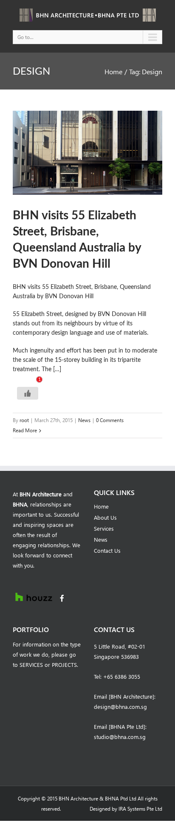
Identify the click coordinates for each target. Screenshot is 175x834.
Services (104, 528)
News (84, 420)
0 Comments (110, 420)
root (24, 420)
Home (113, 71)
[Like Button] (27, 393)
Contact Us (107, 550)
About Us (105, 517)
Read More (25, 430)
